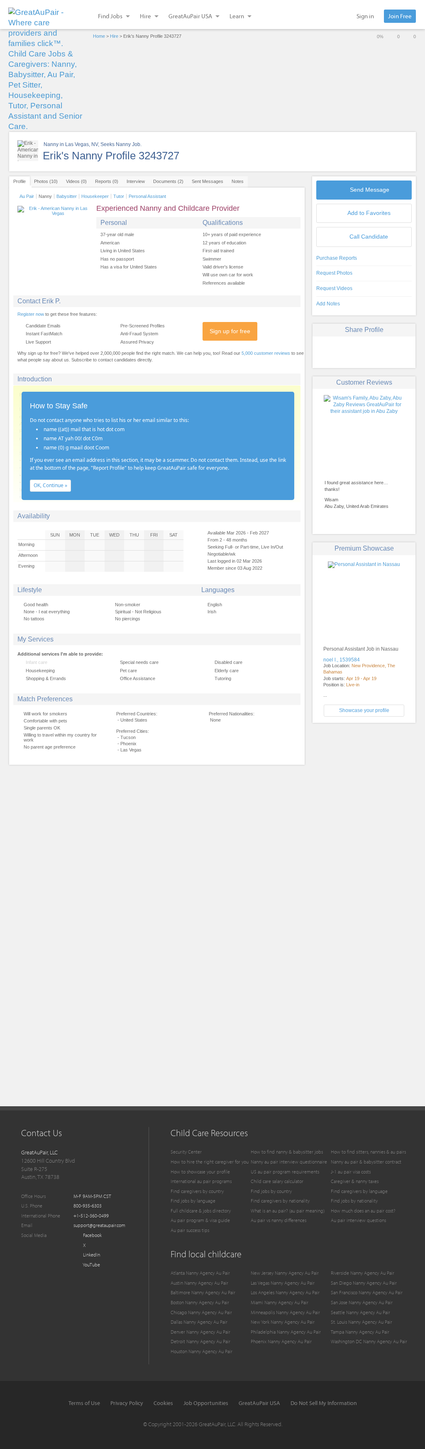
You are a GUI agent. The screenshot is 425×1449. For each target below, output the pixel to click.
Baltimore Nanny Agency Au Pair (203, 1292)
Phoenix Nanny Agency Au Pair (281, 1341)
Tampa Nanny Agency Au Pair (360, 1332)
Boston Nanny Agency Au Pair (200, 1302)
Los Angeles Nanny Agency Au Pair (285, 1292)
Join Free (400, 16)
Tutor (118, 196)
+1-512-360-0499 (91, 1215)
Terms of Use (84, 1403)
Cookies (163, 1403)
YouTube (91, 1264)
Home (99, 36)
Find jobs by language (193, 1201)
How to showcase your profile (200, 1171)
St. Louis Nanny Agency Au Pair (361, 1322)
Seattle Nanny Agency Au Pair (360, 1312)
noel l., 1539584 (341, 660)
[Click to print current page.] (393, 351)
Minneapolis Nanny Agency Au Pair (285, 1312)
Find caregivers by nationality (280, 1201)
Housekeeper (95, 196)
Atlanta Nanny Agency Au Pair (200, 1273)
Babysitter (66, 196)
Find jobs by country (271, 1191)
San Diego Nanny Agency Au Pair (364, 1283)
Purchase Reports (336, 258)
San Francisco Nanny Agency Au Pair (367, 1292)
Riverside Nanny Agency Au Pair (362, 1273)
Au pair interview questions (358, 1220)
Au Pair (27, 196)
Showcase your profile (364, 710)
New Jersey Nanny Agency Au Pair (285, 1273)
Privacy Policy (126, 1403)
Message (369, 189)
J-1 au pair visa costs (351, 1171)
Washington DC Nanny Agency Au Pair (369, 1341)
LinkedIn (91, 1254)
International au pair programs (201, 1181)
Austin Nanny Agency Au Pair (199, 1283)
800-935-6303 (87, 1206)
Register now (30, 314)
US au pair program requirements (285, 1171)
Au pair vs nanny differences (278, 1220)
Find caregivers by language (359, 1191)
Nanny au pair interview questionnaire (289, 1162)
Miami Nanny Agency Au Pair (279, 1302)
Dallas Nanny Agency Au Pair (199, 1322)
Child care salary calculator (277, 1181)
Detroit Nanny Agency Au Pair (200, 1341)
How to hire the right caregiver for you (210, 1162)
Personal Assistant (147, 196)
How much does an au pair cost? (363, 1211)
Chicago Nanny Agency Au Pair (201, 1312)
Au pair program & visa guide (200, 1220)
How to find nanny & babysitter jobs (287, 1152)
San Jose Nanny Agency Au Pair (362, 1302)
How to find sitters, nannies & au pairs (368, 1152)
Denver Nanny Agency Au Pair (200, 1332)
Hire (114, 36)
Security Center (186, 1152)
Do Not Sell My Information (324, 1403)
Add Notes (328, 304)
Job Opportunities (205, 1403)
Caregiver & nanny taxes (355, 1181)
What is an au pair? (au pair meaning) (288, 1211)
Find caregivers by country (197, 1191)
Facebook (92, 1235)
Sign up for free (230, 331)
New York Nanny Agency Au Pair (283, 1322)
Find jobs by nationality (354, 1201)
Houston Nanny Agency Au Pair (201, 1351)
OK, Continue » (50, 485)
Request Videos (334, 288)
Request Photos (334, 273)
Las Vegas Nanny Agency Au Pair (283, 1283)
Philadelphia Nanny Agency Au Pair (286, 1332)
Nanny (45, 196)
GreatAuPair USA (259, 1403)
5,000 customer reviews (266, 353)
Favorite (369, 213)
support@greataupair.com (99, 1225)
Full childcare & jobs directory (201, 1211)
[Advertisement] (364, 787)
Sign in (365, 16)
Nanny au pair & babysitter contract (366, 1162)
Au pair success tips (190, 1230)
